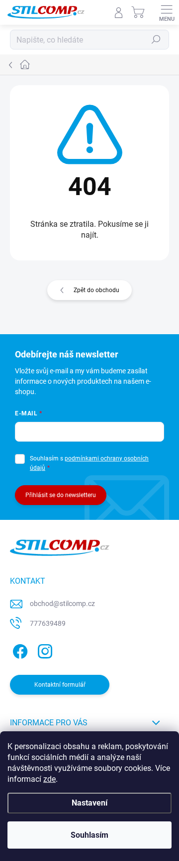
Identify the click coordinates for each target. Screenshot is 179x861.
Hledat (156, 39)
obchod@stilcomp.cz (62, 604)
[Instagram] (43, 649)
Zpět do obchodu (96, 290)
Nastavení (89, 803)
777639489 (48, 623)
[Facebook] (18, 649)
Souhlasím (89, 835)
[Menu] (166, 12)
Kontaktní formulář (60, 684)
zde (49, 779)
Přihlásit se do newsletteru (60, 495)
